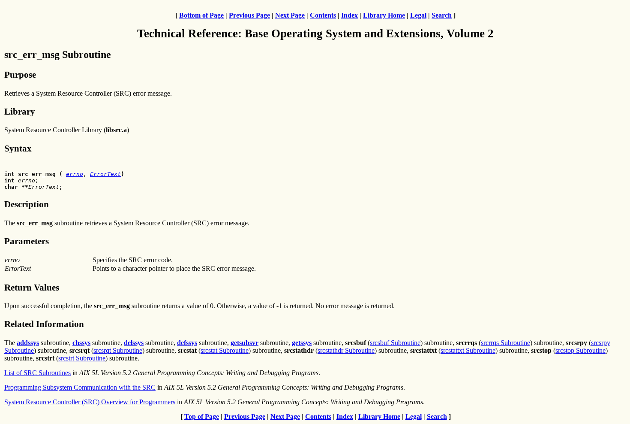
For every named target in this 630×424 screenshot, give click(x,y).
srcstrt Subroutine (81, 358)
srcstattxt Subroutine (468, 350)
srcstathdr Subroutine (346, 350)
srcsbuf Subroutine (395, 342)
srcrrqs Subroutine (505, 342)
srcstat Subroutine (225, 350)
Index (349, 15)
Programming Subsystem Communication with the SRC (80, 387)
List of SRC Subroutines (37, 372)
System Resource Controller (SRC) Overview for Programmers (89, 402)
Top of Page (201, 416)
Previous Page (249, 15)
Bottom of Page (201, 15)
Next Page (290, 15)
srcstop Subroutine (580, 350)
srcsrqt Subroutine (117, 350)
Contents (323, 15)
